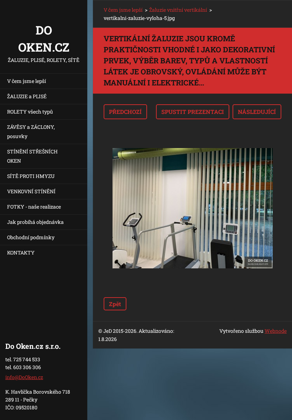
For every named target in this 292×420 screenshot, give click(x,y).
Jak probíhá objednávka (35, 222)
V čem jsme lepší (26, 81)
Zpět (115, 304)
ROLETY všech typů (30, 111)
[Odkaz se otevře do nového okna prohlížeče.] (193, 208)
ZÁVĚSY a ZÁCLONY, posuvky (31, 132)
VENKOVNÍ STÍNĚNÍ (31, 191)
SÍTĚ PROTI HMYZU (30, 176)
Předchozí (125, 111)
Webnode (276, 330)
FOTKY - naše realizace (34, 206)
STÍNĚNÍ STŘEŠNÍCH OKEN (32, 156)
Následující (257, 111)
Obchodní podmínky (30, 237)
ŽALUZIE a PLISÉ (27, 96)
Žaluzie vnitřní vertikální (178, 9)
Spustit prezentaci (192, 111)
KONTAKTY (21, 252)
